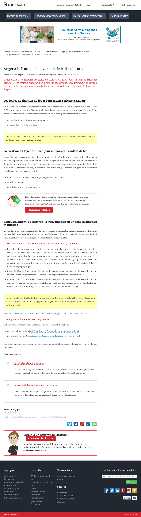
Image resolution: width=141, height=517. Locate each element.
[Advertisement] (122, 84)
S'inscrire (35, 495)
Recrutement (37, 498)
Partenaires (9, 479)
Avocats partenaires (66, 476)
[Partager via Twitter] (69, 424)
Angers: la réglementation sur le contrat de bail (36, 385)
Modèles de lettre (119, 16)
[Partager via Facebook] (76, 424)
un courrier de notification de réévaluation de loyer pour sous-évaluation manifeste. (48, 313)
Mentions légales (12, 488)
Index (33, 488)
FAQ (88, 5)
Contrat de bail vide (17, 16)
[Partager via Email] (94, 424)
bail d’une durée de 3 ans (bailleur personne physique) (54, 331)
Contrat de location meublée (51, 16)
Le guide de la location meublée (75, 52)
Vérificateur (36, 501)
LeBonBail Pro (128, 5)
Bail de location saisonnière (88, 16)
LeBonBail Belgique (13, 498)
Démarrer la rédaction (39, 210)
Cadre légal (62, 493)
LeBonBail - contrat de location (18, 52)
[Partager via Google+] (82, 424)
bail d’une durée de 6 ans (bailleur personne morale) (56, 336)
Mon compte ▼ (107, 5)
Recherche (35, 504)
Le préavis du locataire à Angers (29, 363)
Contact (61, 479)
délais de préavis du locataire (23, 125)
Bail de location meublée (46, 52)
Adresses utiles (38, 491)
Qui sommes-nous (12, 476)
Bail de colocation (65, 496)
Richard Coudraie (30, 75)
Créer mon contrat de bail (69, 5)
